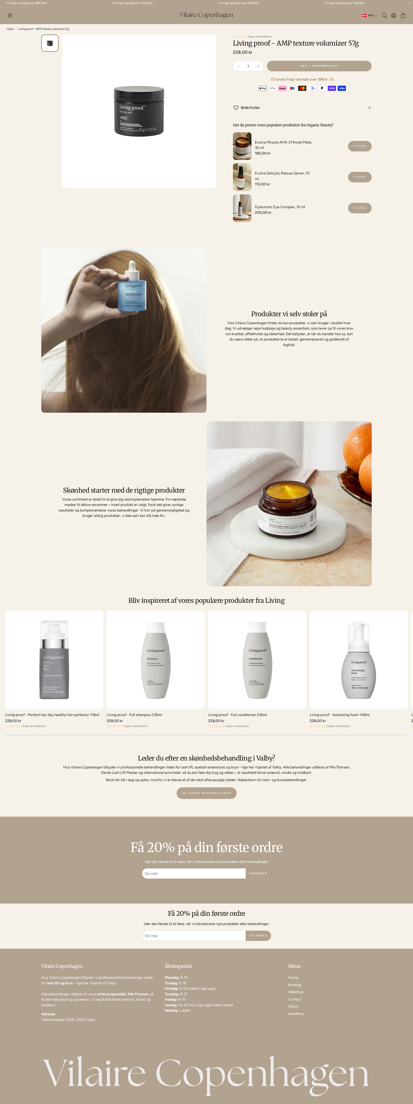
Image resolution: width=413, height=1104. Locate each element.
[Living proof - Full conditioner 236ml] (257, 660)
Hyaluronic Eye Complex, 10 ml (280, 207)
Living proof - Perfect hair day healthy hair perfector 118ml (52, 715)
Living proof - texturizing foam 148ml (340, 715)
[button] (10, 15)
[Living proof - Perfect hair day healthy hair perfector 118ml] (54, 660)
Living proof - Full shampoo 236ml (134, 715)
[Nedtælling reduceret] (238, 66)
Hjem (10, 29)
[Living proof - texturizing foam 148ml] (359, 660)
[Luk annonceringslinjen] (408, 3)
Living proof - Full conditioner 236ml (237, 715)
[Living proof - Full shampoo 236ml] (156, 660)
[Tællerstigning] (258, 66)
